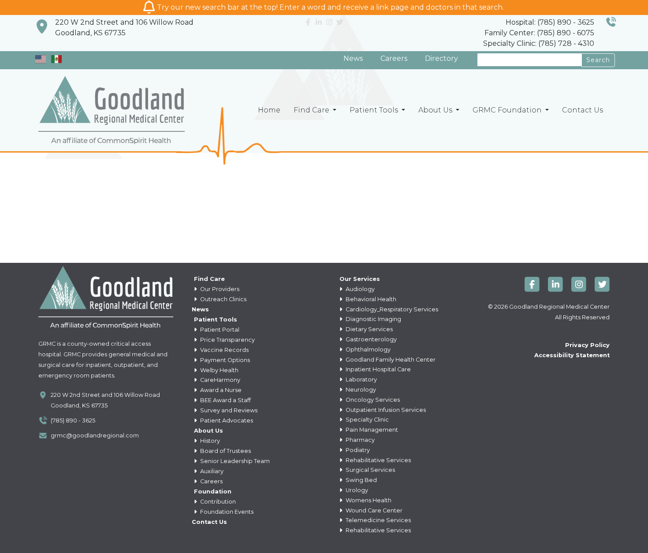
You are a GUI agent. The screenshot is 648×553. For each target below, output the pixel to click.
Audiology (359, 289)
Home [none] (269, 110)
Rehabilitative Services (377, 460)
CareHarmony (219, 380)
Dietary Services (368, 329)
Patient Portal (219, 329)
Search (598, 60)
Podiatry (357, 450)
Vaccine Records (224, 350)
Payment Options (224, 360)
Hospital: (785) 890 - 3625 (550, 22)
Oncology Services (372, 399)
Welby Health (218, 370)
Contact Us (209, 522)
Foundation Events (226, 511)
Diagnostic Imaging (372, 319)
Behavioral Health (370, 299)
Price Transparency (227, 339)
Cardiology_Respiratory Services (391, 309)
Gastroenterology (370, 339)
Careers (393, 58)
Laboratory (360, 379)
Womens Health (367, 500)
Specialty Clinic (366, 419)
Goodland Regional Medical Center (559, 306)
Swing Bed (360, 480)
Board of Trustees (225, 451)
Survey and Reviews (228, 410)
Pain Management (371, 429)
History (209, 440)
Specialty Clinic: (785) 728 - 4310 (538, 43)
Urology (356, 490)
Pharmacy (359, 440)
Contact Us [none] (582, 110)
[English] (41, 58)
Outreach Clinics (222, 299)
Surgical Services (369, 470)
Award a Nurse (220, 390)
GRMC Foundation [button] (508, 110)
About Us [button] (436, 110)
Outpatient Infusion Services (385, 410)
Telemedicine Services (377, 520)
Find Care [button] (312, 110)
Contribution (217, 501)
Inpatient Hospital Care (377, 369)
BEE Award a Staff (225, 400)
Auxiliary (211, 471)
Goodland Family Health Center (390, 359)
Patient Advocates (226, 420)
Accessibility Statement (572, 355)
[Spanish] (57, 58)
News (353, 58)
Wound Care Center (373, 510)
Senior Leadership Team (234, 461)
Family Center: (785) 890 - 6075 (539, 33)
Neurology (360, 389)
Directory (441, 58)
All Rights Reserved (582, 317)
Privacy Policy (587, 345)
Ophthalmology (367, 349)
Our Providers (219, 289)
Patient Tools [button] (375, 110)
